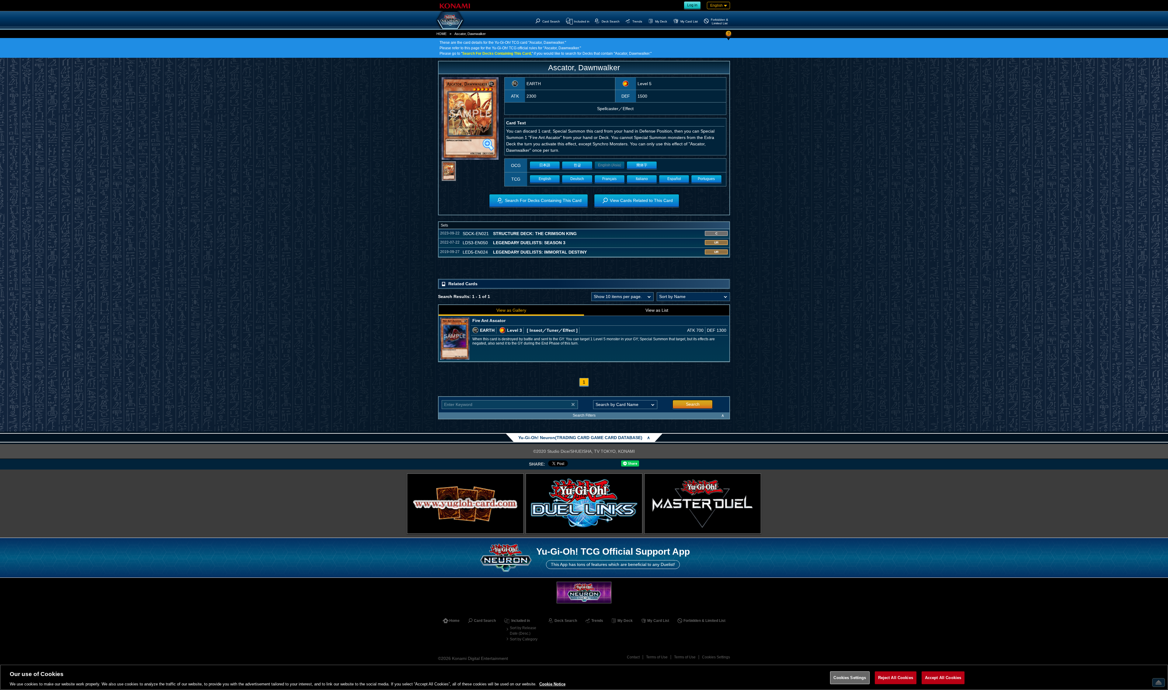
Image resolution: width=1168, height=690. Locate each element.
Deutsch (577, 179)
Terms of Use (657, 657)
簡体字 (641, 165)
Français (609, 179)
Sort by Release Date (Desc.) (523, 631)
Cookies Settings (716, 657)
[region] (584, 677)
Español (674, 179)
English (545, 179)
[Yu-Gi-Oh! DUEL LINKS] (584, 503)
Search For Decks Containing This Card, (497, 53)
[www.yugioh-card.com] (465, 503)
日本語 (544, 165)
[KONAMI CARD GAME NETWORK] (584, 592)
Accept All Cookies (943, 677)
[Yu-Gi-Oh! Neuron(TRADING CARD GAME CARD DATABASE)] (450, 20)
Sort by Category (523, 639)
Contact (633, 657)
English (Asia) (609, 165)
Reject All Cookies (895, 677)
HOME (441, 34)
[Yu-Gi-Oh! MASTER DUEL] (702, 503)
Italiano (642, 179)
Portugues (706, 179)
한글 (577, 165)
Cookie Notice (552, 683)
